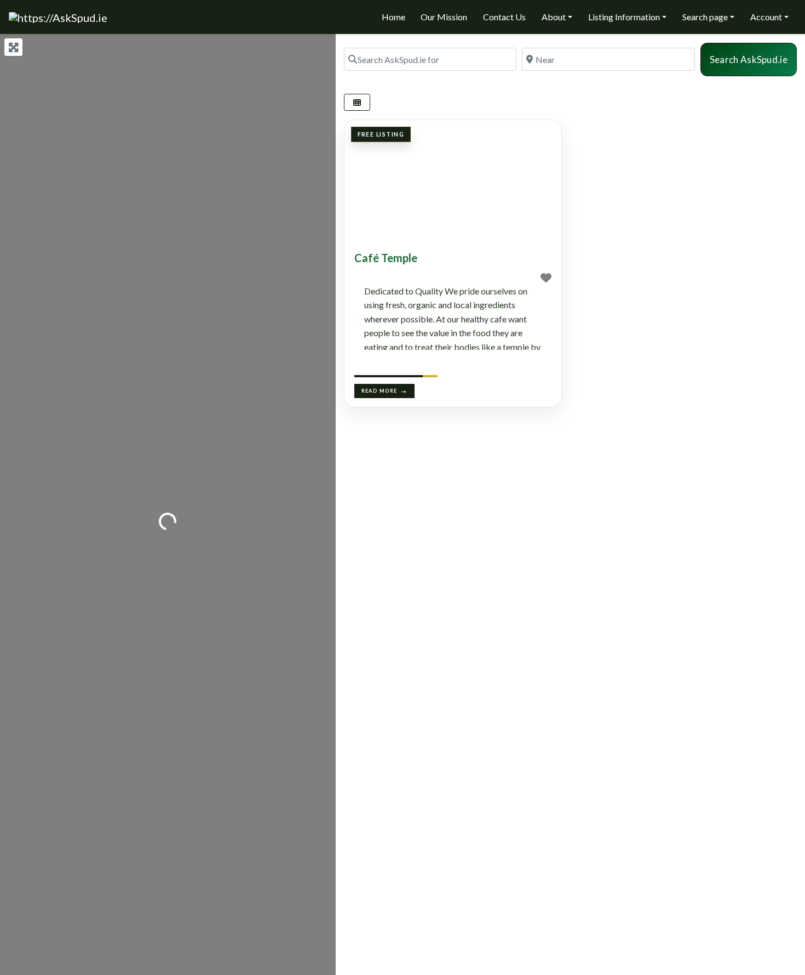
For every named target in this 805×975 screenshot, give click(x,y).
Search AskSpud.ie (753, 59)
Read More (379, 391)
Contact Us (504, 17)
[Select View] (357, 102)
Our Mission (444, 17)
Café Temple (385, 257)
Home (393, 17)
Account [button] (766, 17)
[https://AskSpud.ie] (58, 15)
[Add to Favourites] (545, 277)
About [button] (554, 17)
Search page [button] (705, 17)
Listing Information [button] (624, 17)
